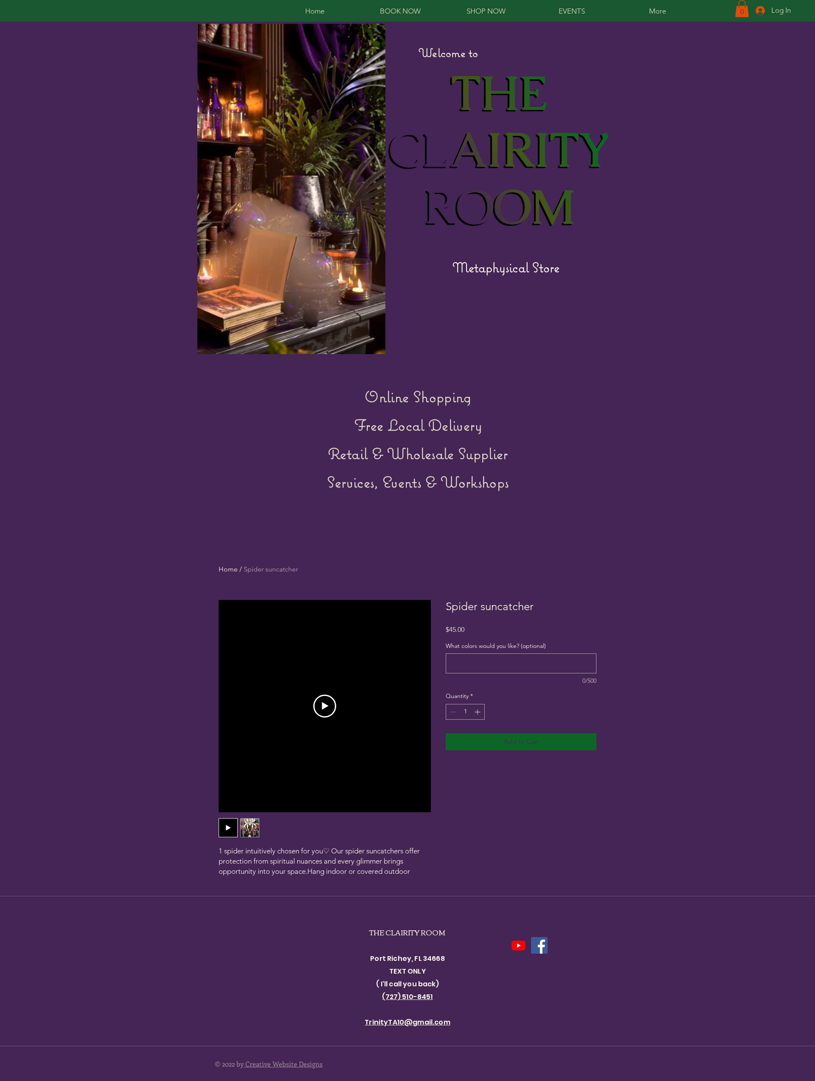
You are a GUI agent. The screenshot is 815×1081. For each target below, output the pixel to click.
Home (228, 569)
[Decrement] (452, 711)
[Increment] (478, 711)
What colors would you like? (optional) (496, 646)
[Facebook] (539, 945)
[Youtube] (518, 945)
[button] (742, 8)
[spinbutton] (465, 711)
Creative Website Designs (283, 1063)
